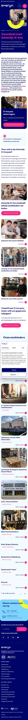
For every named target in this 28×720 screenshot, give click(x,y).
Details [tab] (14, 347)
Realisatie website (13, 717)
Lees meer (22, 244)
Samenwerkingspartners (7, 694)
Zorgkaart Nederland (7, 652)
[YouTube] (18, 637)
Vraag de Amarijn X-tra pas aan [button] (13, 124)
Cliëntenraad (4, 689)
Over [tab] (23, 347)
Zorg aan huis (4, 664)
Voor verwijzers (5, 676)
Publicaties (4, 699)
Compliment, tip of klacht (8, 696)
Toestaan (14, 370)
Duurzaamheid (5, 687)
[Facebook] (3, 637)
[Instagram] (8, 637)
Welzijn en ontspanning (7, 671)
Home (2, 30)
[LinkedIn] (13, 637)
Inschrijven (22, 629)
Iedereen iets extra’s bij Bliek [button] (10, 213)
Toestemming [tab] (5, 347)
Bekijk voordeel (21, 380)
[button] (20, 6)
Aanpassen (13, 374)
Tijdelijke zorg (5, 669)
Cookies (3, 714)
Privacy (15, 712)
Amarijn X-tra (4, 685)
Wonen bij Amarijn (6, 667)
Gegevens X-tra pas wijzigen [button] (11, 325)
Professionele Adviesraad (8, 692)
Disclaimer (20, 712)
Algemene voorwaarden (7, 712)
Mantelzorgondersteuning (8, 678)
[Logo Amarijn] (7, 6)
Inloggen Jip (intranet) (7, 701)
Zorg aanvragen (5, 674)
